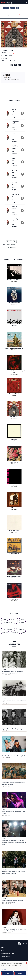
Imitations (14, 439)
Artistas (8, 14)
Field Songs (14, 508)
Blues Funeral (14, 462)
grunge (23, 619)
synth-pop (20, 636)
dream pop (13, 619)
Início (2, 14)
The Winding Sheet (14, 599)
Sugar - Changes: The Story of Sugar (12, 729)
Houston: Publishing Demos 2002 (14, 348)
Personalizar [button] (4, 969)
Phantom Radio (11, 242)
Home (2, 947)
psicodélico (15, 632)
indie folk (21, 622)
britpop (5, 619)
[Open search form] (26, 2)
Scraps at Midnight (14, 553)
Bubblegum (14, 485)
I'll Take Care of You (14, 530)
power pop (5, 632)
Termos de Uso (5, 956)
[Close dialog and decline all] (27, 963)
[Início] (6, 2)
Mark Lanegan (17, 14)
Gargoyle (14, 325)
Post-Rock (21, 629)
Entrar (24, 944)
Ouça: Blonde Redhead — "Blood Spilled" (13, 756)
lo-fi (6, 626)
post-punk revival (8, 629)
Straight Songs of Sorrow (14, 280)
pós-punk (19, 626)
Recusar (7, 973)
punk (23, 632)
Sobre (2, 950)
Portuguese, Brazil (7, 961)
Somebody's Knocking (14, 302)
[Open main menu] (22, 2)
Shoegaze (7, 636)
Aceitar (20, 973)
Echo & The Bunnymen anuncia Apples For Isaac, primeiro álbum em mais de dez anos (14, 842)
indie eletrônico (8, 622)
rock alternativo (11, 247)
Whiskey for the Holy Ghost (14, 576)
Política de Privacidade (7, 953)
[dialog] (14, 969)
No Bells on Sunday (14, 394)
